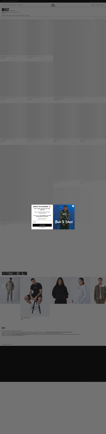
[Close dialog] (73, 206)
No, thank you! (42, 227)
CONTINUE (42, 225)
